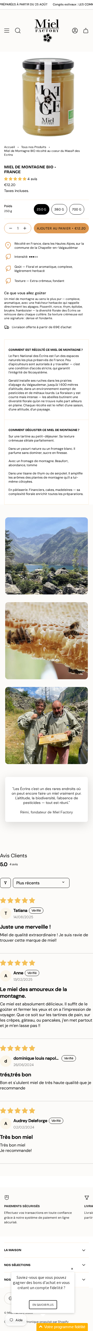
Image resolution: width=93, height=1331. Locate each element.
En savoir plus (43, 1305)
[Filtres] (5, 883)
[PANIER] (85, 30)
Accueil (9, 147)
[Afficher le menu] (7, 30)
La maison (12, 1250)
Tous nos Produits (33, 147)
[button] (15, 179)
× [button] (72, 1268)
